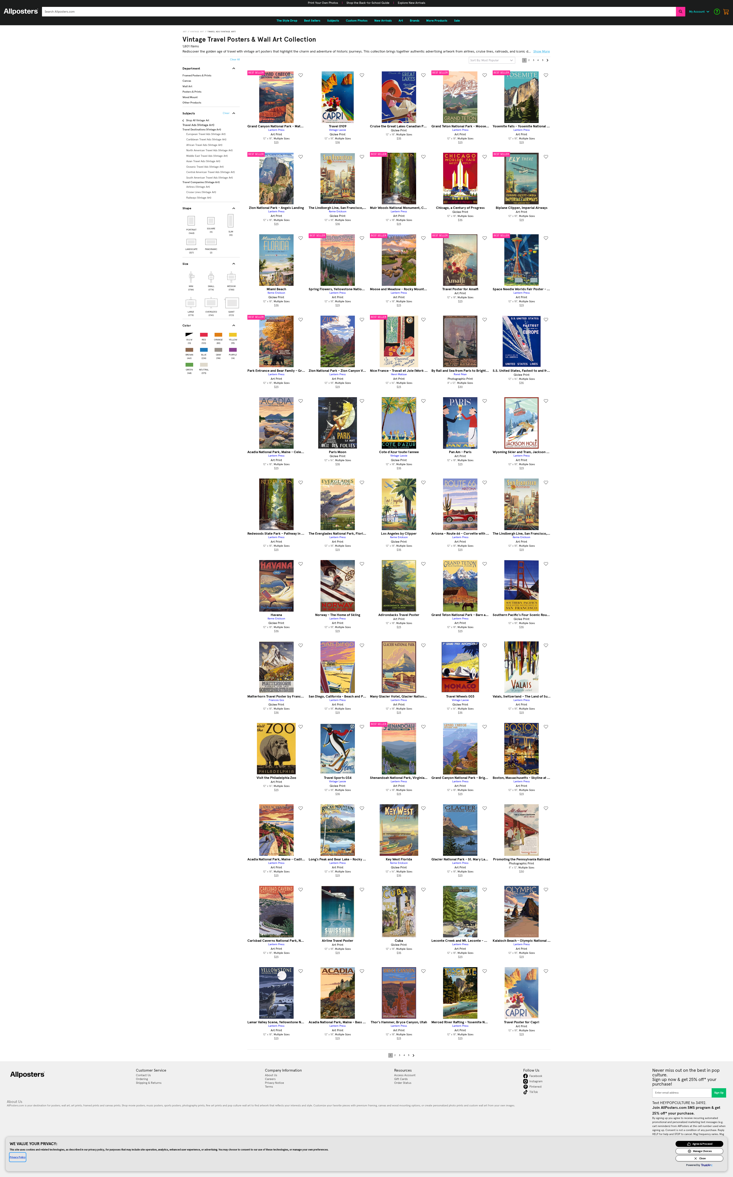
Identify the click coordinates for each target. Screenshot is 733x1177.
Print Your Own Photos (323, 2)
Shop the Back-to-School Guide (367, 2)
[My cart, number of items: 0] (726, 12)
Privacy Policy (18, 1157)
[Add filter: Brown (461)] (189, 349)
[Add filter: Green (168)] (189, 364)
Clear (226, 113)
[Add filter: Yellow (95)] (233, 334)
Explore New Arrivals (411, 2)
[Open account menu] (708, 11)
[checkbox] (190, 280)
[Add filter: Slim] (231, 220)
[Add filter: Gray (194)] (218, 349)
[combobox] (359, 11)
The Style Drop (287, 20)
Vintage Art (197, 32)
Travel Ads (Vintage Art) (221, 32)
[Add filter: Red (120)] (204, 334)
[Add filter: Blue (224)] (204, 349)
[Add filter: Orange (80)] (218, 334)
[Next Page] (547, 60)
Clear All (235, 59)
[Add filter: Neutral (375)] (204, 364)
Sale (457, 20)
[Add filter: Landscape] (191, 242)
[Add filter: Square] (211, 220)
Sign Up (719, 1092)
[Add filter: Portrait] (191, 221)
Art (185, 32)
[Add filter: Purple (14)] (233, 349)
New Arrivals (383, 20)
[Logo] (21, 11)
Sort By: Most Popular (484, 60)
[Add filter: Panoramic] (211, 242)
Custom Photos (356, 20)
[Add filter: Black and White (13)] (189, 334)
